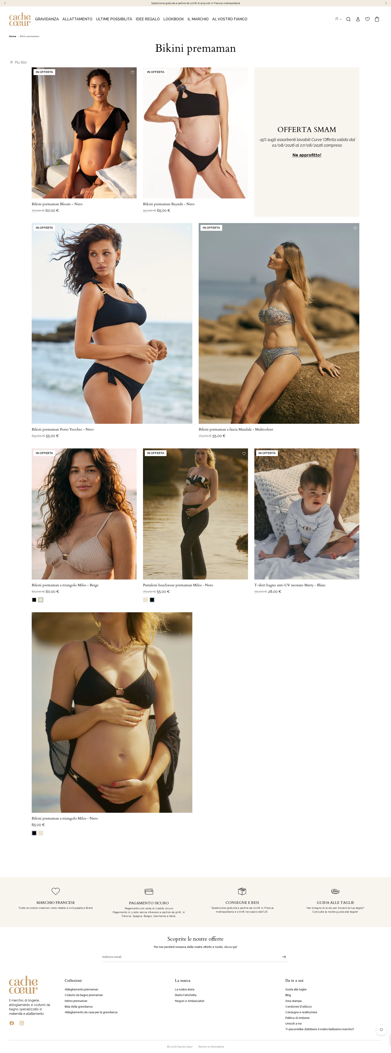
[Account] (358, 19)
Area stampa (293, 1001)
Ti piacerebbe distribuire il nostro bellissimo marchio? (319, 1029)
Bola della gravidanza (79, 1006)
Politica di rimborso (297, 1018)
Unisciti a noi (293, 1023)
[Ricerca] (348, 19)
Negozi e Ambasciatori (189, 1001)
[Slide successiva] (130, 133)
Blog (288, 995)
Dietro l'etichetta (185, 995)
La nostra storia (184, 989)
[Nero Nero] (34, 599)
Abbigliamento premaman (81, 989)
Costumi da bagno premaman (84, 995)
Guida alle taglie (296, 989)
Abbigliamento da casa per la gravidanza (91, 1012)
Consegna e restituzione (301, 1012)
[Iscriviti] (284, 957)
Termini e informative (211, 1046)
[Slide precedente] (38, 133)
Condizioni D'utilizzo (298, 1006)
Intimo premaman (76, 1001)
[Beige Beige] (40, 599)
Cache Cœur (185, 1046)
